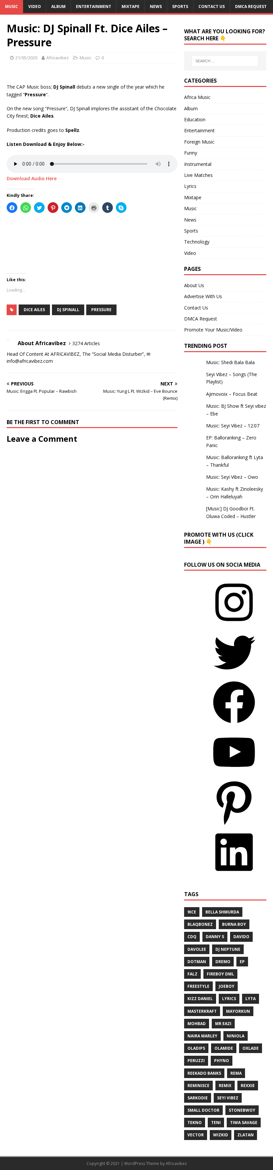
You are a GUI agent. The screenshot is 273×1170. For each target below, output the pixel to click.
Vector (195, 1135)
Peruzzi (196, 1060)
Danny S (215, 936)
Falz (192, 974)
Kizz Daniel (200, 998)
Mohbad (196, 1023)
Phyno (221, 1060)
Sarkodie (197, 1098)
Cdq (191, 936)
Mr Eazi (223, 1023)
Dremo (222, 961)
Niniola (235, 1036)
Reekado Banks (204, 1073)
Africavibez (57, 58)
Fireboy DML (220, 974)
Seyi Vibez (227, 1098)
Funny (190, 153)
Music (11, 6)
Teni (216, 1122)
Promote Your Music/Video (213, 329)
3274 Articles (86, 343)
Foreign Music (199, 142)
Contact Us (211, 6)
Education (194, 119)
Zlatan (245, 1135)
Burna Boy (234, 924)
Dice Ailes (34, 309)
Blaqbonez (200, 924)
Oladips (196, 1048)
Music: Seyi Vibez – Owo (232, 477)
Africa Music (197, 97)
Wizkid (220, 1135)
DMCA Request (251, 6)
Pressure (101, 309)
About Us (194, 285)
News (156, 6)
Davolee (196, 949)
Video (34, 6)
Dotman (196, 961)
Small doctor (203, 1110)
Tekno (194, 1122)
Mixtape (130, 6)
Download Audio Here (32, 178)
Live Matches (198, 175)
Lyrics (190, 186)
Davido (241, 936)
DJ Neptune (227, 949)
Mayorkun (238, 1011)
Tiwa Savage (243, 1122)
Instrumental (197, 164)
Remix (225, 1085)
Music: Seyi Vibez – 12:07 (232, 425)
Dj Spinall (68, 309)
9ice (191, 912)
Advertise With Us (203, 296)
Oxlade (250, 1048)
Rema (236, 1073)
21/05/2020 (26, 58)
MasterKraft (202, 1011)
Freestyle (198, 986)
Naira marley (202, 1036)
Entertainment (93, 6)
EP (242, 961)
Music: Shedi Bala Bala (230, 362)
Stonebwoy (242, 1110)
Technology (196, 242)
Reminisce (198, 1085)
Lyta (250, 998)
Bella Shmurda (222, 912)
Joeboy (226, 986)
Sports (180, 6)
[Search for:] (225, 61)
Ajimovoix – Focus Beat (231, 394)
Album (58, 6)
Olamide (223, 1048)
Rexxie (248, 1085)
